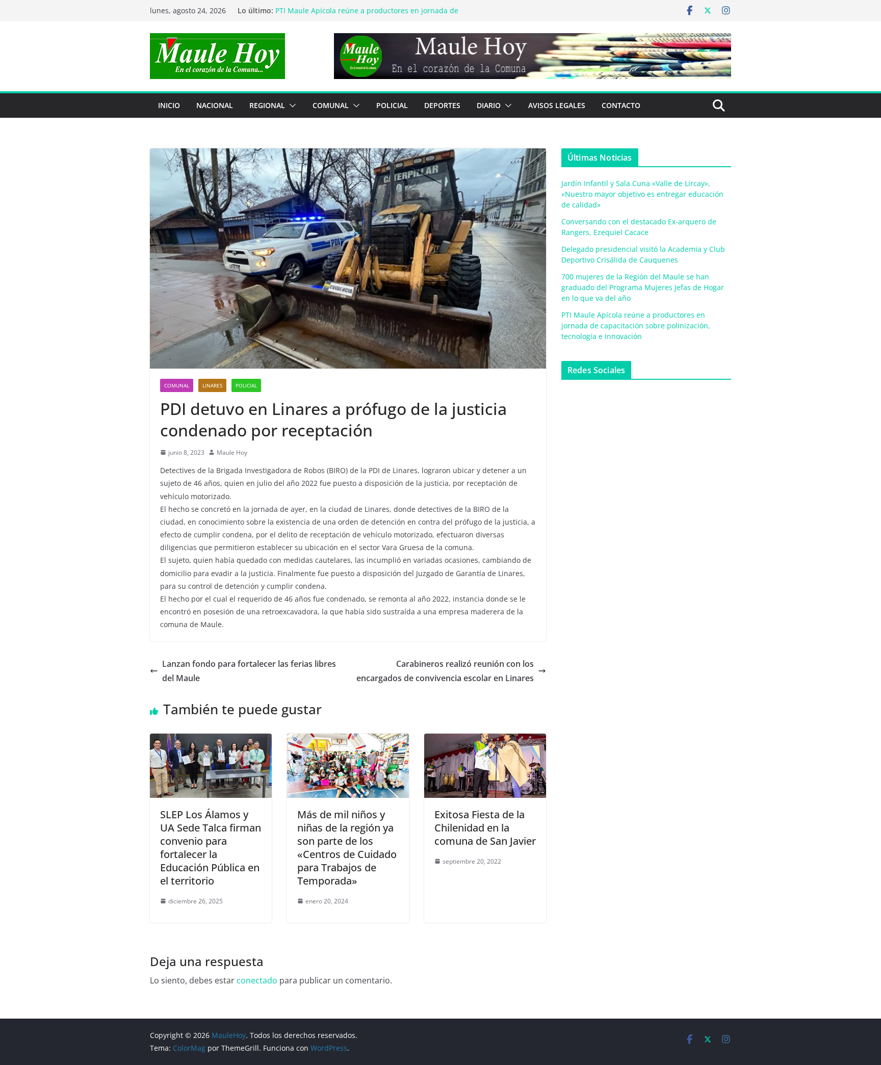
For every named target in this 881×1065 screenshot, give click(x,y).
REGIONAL (267, 105)
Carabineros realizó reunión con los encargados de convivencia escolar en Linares (445, 671)
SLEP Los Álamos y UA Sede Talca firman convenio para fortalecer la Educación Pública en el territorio (210, 848)
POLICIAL (392, 105)
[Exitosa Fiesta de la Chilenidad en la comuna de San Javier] (485, 740)
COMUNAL (331, 105)
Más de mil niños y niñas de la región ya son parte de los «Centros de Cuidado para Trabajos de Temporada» (347, 848)
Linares (212, 385)
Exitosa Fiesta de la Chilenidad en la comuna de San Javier (485, 828)
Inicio (169, 105)
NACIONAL (214, 105)
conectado (257, 980)
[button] (290, 105)
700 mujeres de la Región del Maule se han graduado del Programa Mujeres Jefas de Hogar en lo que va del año (373, 11)
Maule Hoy (232, 452)
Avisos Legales (556, 105)
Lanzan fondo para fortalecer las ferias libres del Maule (249, 671)
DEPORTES (442, 105)
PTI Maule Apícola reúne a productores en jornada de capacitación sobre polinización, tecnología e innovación (635, 325)
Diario (489, 105)
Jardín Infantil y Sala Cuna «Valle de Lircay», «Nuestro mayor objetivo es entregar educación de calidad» (642, 194)
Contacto (621, 105)
